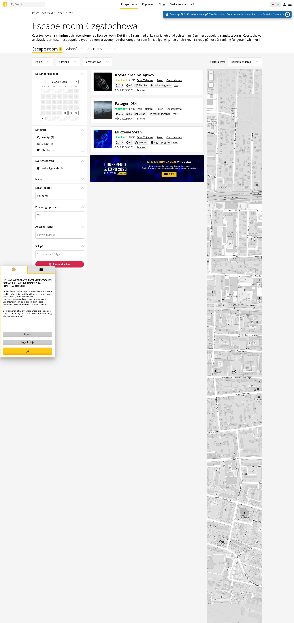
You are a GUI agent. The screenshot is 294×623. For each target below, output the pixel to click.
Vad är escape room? (182, 4)
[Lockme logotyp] (4, 4)
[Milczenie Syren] (103, 139)
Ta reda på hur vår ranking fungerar (219, 39)
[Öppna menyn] (290, 4)
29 (71, 113)
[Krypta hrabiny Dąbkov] (103, 82)
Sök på (39, 246)
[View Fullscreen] (211, 85)
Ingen (27, 334)
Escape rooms (129, 4)
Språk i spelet (43, 187)
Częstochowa (64, 13)
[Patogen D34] (103, 110)
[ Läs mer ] (252, 39)
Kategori (40, 129)
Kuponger (148, 4)
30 (76, 113)
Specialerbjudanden (101, 49)
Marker (39, 179)
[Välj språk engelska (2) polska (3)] (59, 196)
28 (65, 113)
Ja (27, 351)
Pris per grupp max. (46, 207)
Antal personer (44, 226)
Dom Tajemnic (145, 80)
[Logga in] (284, 4)
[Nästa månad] (76, 82)
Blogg (162, 4)
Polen (36, 13)
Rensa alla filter (62, 264)
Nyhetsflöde (74, 49)
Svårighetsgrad (44, 161)
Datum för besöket (46, 73)
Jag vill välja (27, 342)
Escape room (46, 49)
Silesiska (47, 13)
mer (176, 85)
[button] (211, 73)
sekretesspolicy (14, 316)
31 (43, 118)
